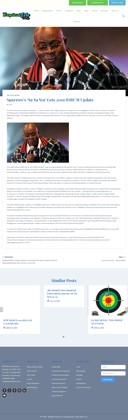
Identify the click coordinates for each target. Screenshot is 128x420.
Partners (104, 11)
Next (126, 309)
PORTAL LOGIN (117, 3)
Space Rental (57, 396)
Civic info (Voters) (83, 387)
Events (94, 11)
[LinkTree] (14, 390)
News (86, 11)
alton (11, 105)
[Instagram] (19, 390)
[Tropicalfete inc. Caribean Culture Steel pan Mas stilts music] (16, 16)
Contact (76, 21)
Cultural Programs (59, 391)
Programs (69, 11)
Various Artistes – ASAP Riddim (113, 258)
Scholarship (80, 371)
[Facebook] (4, 390)
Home (36, 11)
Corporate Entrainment (61, 371)
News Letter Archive (35, 367)
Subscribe (107, 379)
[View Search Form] (124, 16)
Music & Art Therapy (59, 387)
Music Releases (33, 383)
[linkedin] (24, 390)
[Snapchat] (9, 390)
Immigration (81, 383)
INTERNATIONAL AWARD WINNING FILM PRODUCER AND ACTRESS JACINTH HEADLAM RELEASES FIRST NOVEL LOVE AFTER (29, 260)
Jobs (78, 367)
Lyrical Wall (56, 367)
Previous (1, 309)
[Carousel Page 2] (65, 337)
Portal (58, 11)
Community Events (59, 379)
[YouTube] (4, 395)
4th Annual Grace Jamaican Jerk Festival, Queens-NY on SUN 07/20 (62, 293)
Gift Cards (31, 375)
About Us (115, 11)
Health (79, 379)
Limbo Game (32, 371)
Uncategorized (13, 95)
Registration (97, 3)
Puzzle (29, 379)
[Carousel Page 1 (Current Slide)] (63, 337)
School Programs (58, 383)
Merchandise (32, 387)
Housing (79, 375)
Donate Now (77, 3)
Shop (78, 11)
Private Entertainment (60, 375)
